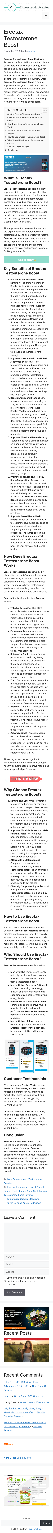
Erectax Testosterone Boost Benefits (26, 1187)
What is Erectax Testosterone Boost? (24, 114)
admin (7, 1396)
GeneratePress (35, 1529)
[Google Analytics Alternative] (9, 1444)
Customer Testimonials (18, 146)
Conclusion (12, 150)
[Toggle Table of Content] (43, 110)
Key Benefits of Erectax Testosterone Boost (24, 119)
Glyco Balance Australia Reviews (24, 1203)
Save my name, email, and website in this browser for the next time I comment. (26, 1281)
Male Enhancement (17, 1179)
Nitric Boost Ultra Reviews (17, 1458)
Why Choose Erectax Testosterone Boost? (23, 132)
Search (26, 1518)
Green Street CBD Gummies (28, 1396)
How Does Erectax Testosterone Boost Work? (25, 125)
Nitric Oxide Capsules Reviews (23, 1199)
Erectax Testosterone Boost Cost (21, 1191)
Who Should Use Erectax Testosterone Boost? (25, 142)
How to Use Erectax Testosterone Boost (26, 137)
